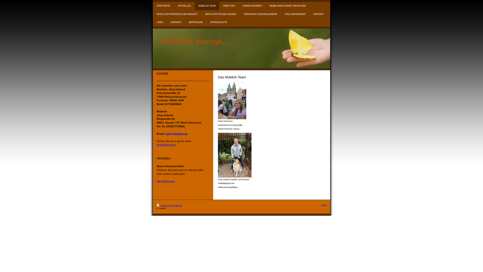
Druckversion (167, 205)
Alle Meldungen (166, 181)
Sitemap (178, 205)
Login (323, 205)
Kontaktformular (166, 144)
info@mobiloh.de (176, 133)
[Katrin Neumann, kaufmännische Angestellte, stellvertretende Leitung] (232, 100)
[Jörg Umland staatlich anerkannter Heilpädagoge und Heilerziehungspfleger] (234, 155)
